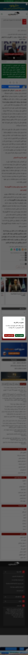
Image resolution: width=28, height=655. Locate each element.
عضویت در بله (19, 335)
